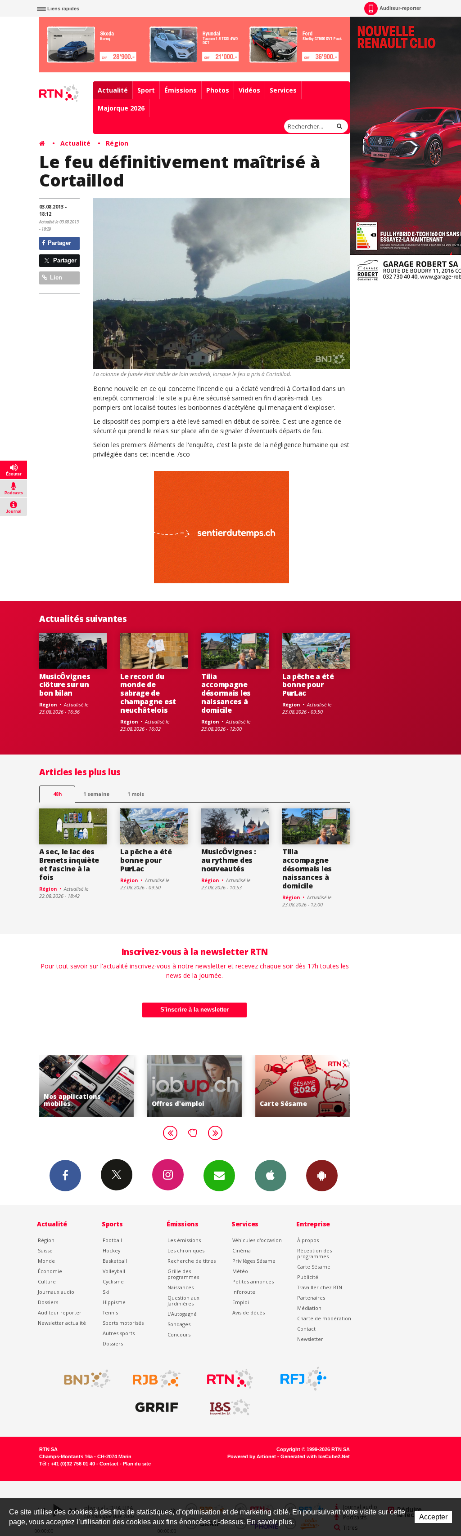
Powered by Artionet (251, 1456)
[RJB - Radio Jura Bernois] (156, 1378)
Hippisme (114, 1302)
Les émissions (184, 1240)
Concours (178, 1334)
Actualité (113, 90)
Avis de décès (248, 1312)
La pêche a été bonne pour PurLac (308, 684)
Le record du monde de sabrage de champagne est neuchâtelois (148, 693)
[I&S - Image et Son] (230, 1407)
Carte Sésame (313, 1267)
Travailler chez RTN (319, 1287)
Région (117, 143)
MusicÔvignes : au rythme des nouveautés (228, 860)
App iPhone (270, 1175)
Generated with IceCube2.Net (315, 1456)
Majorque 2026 (121, 108)
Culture (47, 1281)
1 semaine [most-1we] (96, 793)
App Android (322, 1175)
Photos (217, 90)
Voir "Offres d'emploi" (160, 1086)
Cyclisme (113, 1281)
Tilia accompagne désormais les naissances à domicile (226, 693)
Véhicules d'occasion (257, 1240)
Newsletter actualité (62, 1323)
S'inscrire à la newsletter (194, 1009)
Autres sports (119, 1333)
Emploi (240, 1302)
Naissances (180, 1287)
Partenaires (311, 1298)
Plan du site (137, 1463)
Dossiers (48, 1302)
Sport (146, 90)
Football (112, 1240)
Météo (240, 1271)
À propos (308, 1240)
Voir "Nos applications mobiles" (52, 1086)
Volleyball (114, 1271)
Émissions (180, 90)
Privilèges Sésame (254, 1261)
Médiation (309, 1308)
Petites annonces (253, 1281)
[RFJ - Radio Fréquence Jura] (303, 1378)
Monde (46, 1261)
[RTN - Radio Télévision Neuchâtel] (230, 1378)
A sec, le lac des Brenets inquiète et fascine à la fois (69, 864)
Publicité (307, 1277)
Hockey (111, 1250)
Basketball (115, 1261)
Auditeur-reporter (400, 8)
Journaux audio (56, 1292)
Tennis (110, 1312)
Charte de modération (324, 1318)
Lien (55, 277)
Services (283, 90)
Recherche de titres (191, 1261)
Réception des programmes (314, 1253)
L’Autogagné (182, 1314)
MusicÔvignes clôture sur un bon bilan (64, 684)
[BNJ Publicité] (83, 1378)
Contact (306, 1329)
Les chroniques (185, 1250)
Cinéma (241, 1250)
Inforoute (243, 1292)
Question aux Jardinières (183, 1300)
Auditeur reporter (59, 1312)
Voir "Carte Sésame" (268, 1086)
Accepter (433, 1517)
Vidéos (249, 90)
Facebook (65, 1175)
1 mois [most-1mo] (135, 793)
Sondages (178, 1324)
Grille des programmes (183, 1274)
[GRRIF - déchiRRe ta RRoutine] (156, 1407)
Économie (50, 1271)
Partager (58, 243)
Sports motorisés (123, 1323)
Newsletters (219, 1175)
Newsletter (310, 1339)
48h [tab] (57, 793)
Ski (106, 1292)
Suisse (45, 1250)
